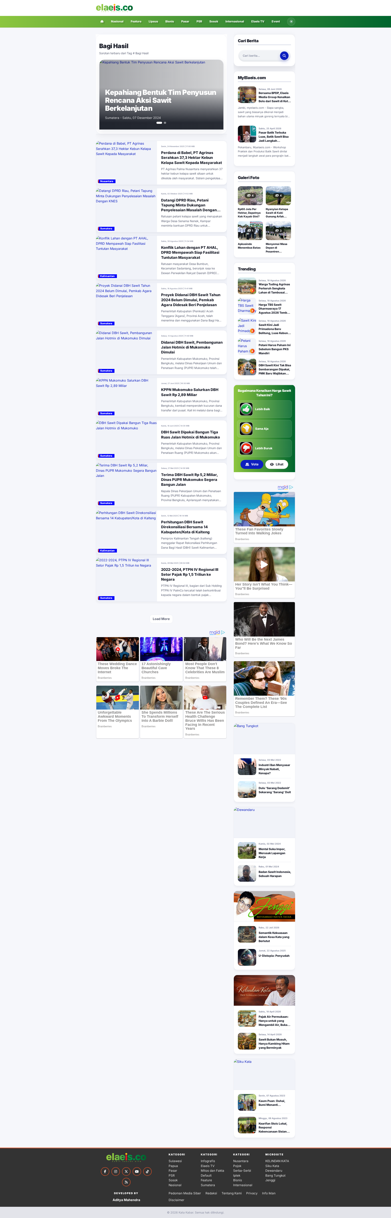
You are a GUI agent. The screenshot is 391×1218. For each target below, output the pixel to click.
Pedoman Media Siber (185, 1193)
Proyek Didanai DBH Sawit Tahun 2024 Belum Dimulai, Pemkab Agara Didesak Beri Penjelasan (190, 300)
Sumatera (208, 1185)
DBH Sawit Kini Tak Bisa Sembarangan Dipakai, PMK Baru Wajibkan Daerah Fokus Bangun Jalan (275, 373)
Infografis (208, 1161)
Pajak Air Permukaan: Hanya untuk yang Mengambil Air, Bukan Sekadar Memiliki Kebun (274, 1025)
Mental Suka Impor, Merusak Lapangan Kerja (272, 853)
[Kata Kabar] (114, 7)
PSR (199, 21)
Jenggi (270, 1180)
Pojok (237, 1166)
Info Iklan (269, 1193)
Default (206, 1175)
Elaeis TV (257, 21)
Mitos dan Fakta (212, 1171)
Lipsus (153, 21)
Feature (136, 21)
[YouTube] (137, 1171)
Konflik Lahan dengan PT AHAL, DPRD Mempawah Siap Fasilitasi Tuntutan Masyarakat (190, 252)
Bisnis (169, 21)
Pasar (185, 21)
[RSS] (126, 1182)
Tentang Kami (232, 1193)
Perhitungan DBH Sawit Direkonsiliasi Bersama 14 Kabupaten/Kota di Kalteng (185, 527)
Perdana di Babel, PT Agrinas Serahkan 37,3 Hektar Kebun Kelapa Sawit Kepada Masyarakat (191, 158)
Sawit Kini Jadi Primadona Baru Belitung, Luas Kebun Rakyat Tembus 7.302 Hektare (274, 333)
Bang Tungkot (275, 1175)
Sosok (213, 21)
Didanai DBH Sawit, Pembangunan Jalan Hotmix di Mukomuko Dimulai (192, 347)
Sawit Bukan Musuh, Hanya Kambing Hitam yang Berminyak (274, 1043)
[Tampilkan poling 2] (266, 476)
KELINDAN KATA (277, 1161)
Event (276, 21)
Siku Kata (272, 1166)
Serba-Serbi (242, 1171)
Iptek (236, 1175)
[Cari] (284, 55)
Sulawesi (175, 1161)
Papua (173, 1166)
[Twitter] (126, 1171)
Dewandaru (273, 1171)
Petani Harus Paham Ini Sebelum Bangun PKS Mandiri (275, 349)
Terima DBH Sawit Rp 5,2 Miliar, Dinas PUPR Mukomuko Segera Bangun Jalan (189, 480)
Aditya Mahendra (126, 1200)
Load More (161, 619)
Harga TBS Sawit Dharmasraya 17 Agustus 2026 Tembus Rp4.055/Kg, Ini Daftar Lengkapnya (275, 313)
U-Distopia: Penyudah (274, 955)
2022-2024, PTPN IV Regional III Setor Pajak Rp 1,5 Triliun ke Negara (189, 574)
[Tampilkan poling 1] (260, 476)
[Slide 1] (157, 123)
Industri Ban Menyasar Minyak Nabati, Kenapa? (274, 769)
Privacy (252, 1193)
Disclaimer (176, 1200)
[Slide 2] (163, 123)
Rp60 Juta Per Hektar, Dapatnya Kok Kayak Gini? (249, 212)
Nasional (117, 21)
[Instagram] (115, 1171)
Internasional (234, 21)
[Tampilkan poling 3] (269, 476)
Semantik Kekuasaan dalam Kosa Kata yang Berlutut (274, 937)
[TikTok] (147, 1171)
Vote (255, 464)
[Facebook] (105, 1171)
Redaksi (211, 1193)
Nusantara (240, 1161)
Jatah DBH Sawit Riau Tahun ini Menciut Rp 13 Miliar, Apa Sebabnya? (156, 100)
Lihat (279, 464)
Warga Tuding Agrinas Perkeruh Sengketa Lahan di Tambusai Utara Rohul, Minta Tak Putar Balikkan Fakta (274, 292)
